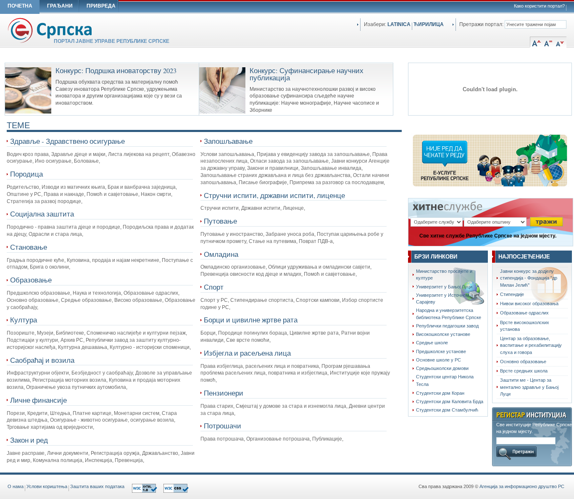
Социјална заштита (42, 214)
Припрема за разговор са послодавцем (337, 182)
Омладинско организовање (233, 267)
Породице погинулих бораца (252, 333)
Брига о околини (49, 267)
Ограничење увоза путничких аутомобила (76, 387)
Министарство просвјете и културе (444, 274)
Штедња (60, 413)
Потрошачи (222, 425)
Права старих (216, 406)
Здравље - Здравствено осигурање (67, 141)
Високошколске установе (443, 334)
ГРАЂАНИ (60, 6)
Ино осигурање (53, 161)
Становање (28, 247)
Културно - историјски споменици (150, 347)
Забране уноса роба (290, 234)
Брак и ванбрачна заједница (142, 187)
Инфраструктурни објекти (38, 373)
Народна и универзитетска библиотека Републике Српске (448, 313)
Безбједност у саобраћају (102, 373)
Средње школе (432, 342)
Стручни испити (219, 208)
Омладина (221, 254)
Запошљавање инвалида (331, 168)
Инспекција (98, 460)
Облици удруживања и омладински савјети (319, 267)
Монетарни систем (136, 413)
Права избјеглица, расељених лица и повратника (259, 366)
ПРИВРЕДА (101, 6)
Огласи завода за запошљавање (289, 161)
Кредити (37, 413)
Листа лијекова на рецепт (138, 154)
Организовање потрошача (278, 439)
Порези (16, 413)
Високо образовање (138, 300)
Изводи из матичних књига (73, 187)
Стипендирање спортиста (261, 300)
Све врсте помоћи (247, 340)
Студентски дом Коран (440, 393)
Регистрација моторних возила (69, 380)
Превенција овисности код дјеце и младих (250, 274)
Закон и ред (29, 440)
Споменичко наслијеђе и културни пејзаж (136, 333)
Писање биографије (263, 182)
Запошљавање (228, 141)
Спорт (214, 287)
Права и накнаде (64, 194)
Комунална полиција (57, 460)
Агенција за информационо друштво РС (521, 486)
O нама (16, 486)
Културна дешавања (82, 347)
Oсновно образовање (523, 361)
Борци (208, 333)
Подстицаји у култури (32, 340)
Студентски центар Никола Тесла (445, 380)
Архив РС (72, 340)
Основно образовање (32, 300)
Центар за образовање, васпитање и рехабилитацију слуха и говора (531, 345)
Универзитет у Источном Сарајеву (442, 298)
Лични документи (67, 453)
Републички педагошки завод (447, 325)
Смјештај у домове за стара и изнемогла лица (291, 406)
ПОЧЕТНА (20, 6)
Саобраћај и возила (42, 360)
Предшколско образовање (38, 293)
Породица (26, 174)
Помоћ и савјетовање (112, 194)
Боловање (86, 161)
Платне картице (92, 413)
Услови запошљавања (227, 154)
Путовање (220, 221)
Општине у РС (24, 194)
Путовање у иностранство (231, 234)
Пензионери (223, 393)
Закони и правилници (272, 168)
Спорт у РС (214, 300)
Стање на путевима (272, 241)
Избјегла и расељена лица (247, 353)
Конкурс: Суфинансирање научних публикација (306, 74)
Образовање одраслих (151, 293)
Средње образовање (86, 300)
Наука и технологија (97, 293)
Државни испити (260, 208)
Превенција (129, 460)
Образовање (31, 280)
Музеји (45, 333)
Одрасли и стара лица (55, 234)
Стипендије (512, 294)
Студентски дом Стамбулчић (447, 409)
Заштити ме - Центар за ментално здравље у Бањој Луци (529, 387)
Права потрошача (222, 439)
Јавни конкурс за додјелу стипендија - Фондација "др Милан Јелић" (528, 278)
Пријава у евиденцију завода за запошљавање (313, 154)
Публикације (327, 439)
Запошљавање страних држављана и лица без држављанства (275, 175)
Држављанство (160, 453)
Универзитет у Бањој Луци (444, 286)
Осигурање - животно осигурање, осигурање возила (112, 420)
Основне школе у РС (438, 359)
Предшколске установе (441, 351)
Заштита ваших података (97, 486)
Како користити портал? (539, 5)
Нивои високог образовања (529, 303)
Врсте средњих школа (524, 370)
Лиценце (293, 208)
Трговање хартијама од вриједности (50, 427)
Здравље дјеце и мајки (78, 154)
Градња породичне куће (35, 260)
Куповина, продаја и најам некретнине (113, 260)
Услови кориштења (46, 486)
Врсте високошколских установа (524, 326)
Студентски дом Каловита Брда (449, 401)
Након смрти (156, 194)
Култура (23, 320)
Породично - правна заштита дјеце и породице (63, 227)
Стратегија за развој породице (44, 201)
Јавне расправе (26, 453)
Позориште (20, 333)
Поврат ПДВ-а (316, 241)
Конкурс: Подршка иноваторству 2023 (115, 70)
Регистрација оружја (115, 453)
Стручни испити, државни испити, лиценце (274, 195)
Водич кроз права (28, 154)
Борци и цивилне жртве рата (251, 320)
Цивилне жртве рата (314, 333)
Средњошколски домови (442, 368)
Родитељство (23, 187)
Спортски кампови (318, 300)
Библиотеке (70, 333)
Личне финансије (38, 400)
